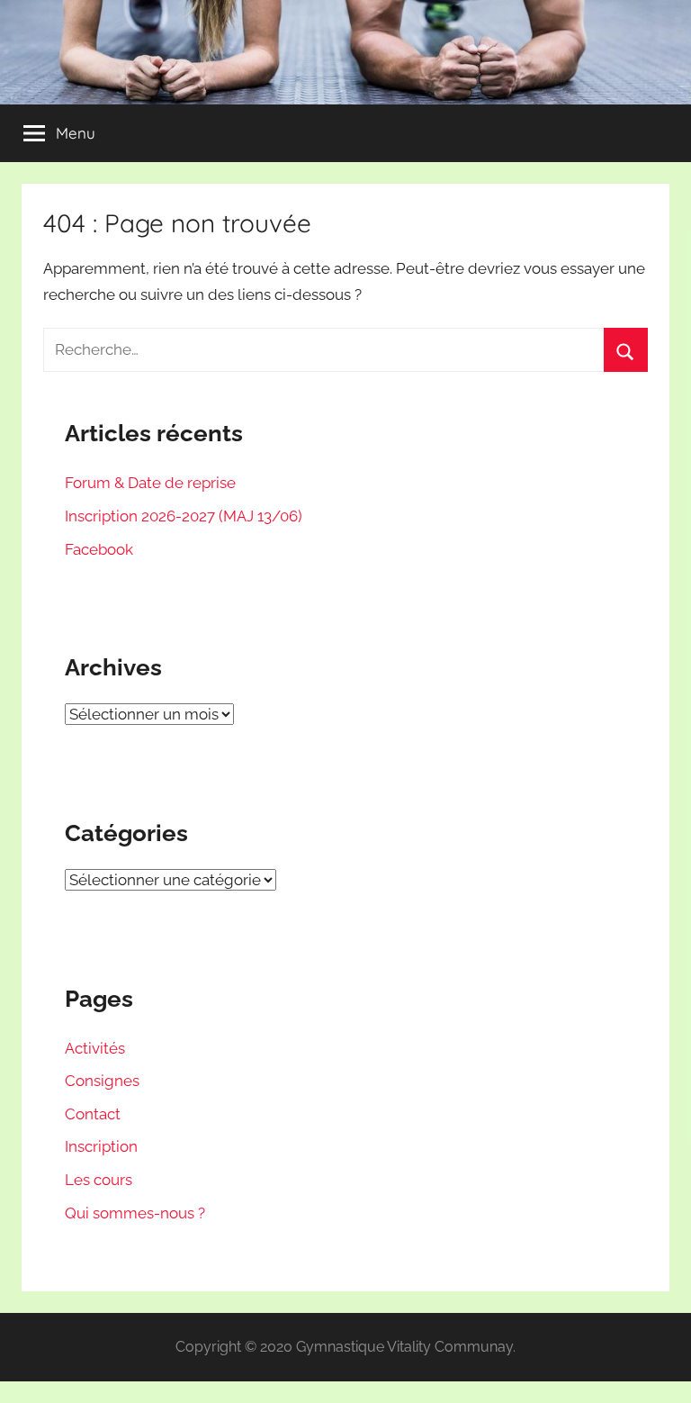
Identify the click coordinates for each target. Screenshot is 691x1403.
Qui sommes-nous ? (135, 1213)
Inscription (101, 1146)
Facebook (99, 549)
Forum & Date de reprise (150, 483)
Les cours (98, 1180)
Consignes (102, 1081)
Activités (95, 1048)
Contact (93, 1114)
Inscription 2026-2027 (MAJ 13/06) (183, 516)
